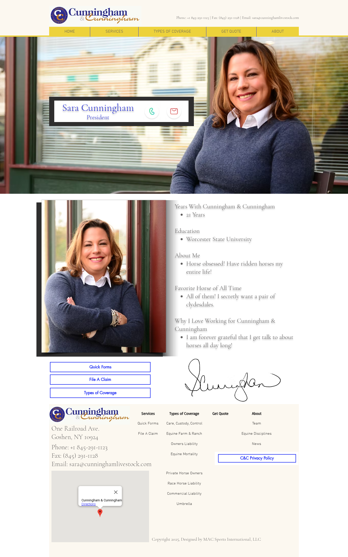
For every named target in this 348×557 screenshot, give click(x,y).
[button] (114, 32)
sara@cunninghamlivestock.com (275, 17)
